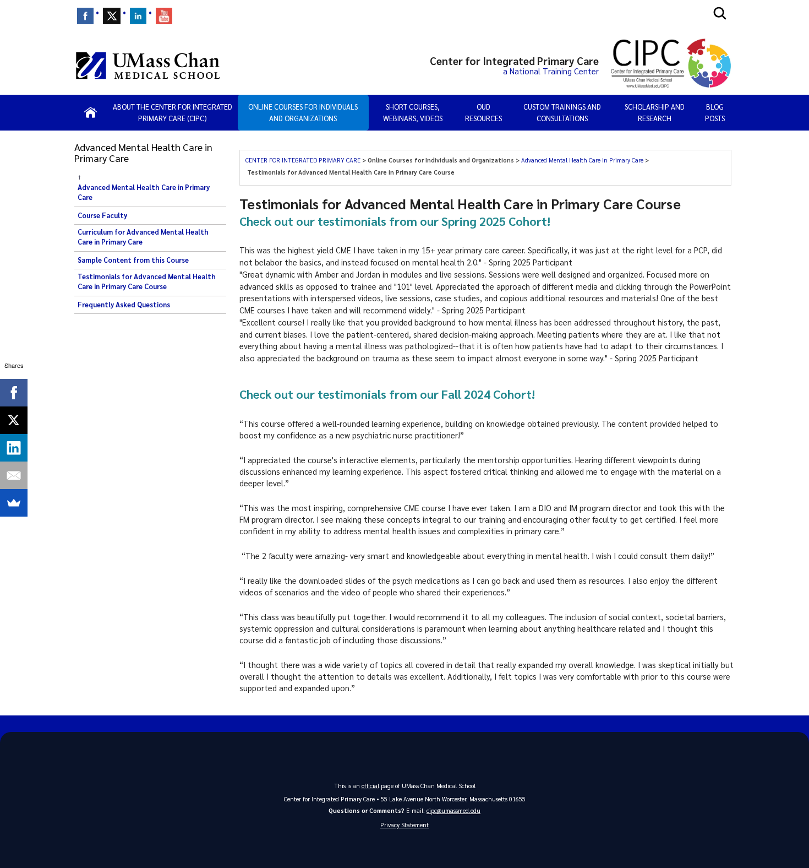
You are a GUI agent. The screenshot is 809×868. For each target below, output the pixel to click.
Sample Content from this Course (133, 260)
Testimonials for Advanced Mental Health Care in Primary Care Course (147, 281)
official (370, 786)
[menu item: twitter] (111, 16)
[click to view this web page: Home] (90, 112)
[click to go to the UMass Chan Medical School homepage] (147, 65)
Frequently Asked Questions (124, 304)
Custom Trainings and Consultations (562, 112)
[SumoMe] (14, 503)
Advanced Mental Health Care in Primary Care (144, 192)
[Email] (14, 475)
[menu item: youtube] (164, 16)
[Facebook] (14, 392)
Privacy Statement (404, 825)
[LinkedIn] (14, 448)
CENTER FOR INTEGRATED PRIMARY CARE (303, 160)
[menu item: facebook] (85, 16)
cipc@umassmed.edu (453, 810)
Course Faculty (102, 215)
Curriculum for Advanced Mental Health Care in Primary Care (143, 236)
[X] (14, 420)
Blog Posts (715, 112)
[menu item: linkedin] (138, 16)
